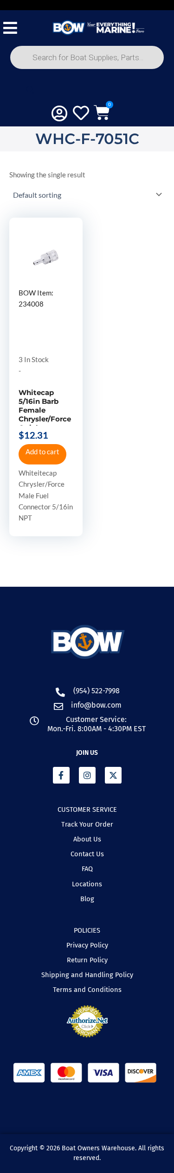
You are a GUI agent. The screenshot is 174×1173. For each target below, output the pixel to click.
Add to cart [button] (42, 452)
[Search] (30, 90)
